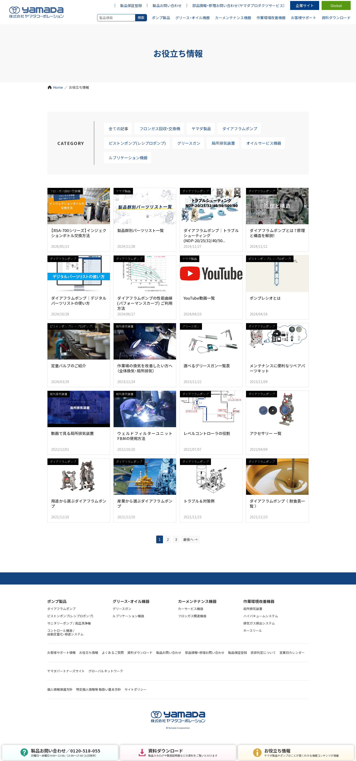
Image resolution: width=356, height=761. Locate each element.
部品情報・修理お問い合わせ (204, 652)
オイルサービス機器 (263, 143)
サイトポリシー (135, 689)
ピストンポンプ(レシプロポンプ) (137, 143)
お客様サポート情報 (61, 652)
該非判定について (263, 652)
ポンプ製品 (57, 601)
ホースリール (252, 630)
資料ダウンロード (140, 652)
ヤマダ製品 (201, 128)
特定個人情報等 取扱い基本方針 (98, 689)
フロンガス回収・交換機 (159, 128)
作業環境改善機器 (258, 601)
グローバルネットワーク (105, 671)
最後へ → (190, 539)
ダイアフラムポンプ (239, 128)
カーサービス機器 (190, 608)
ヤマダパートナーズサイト (66, 671)
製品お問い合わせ (168, 652)
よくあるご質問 (113, 652)
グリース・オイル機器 (131, 601)
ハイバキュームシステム (260, 616)
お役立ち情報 (88, 652)
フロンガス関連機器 (192, 616)
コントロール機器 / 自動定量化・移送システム (65, 632)
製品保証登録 (237, 652)
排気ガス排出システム (259, 623)
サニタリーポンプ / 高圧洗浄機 (69, 623)
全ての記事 (118, 128)
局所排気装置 (223, 143)
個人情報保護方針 (59, 689)
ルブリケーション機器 (128, 157)
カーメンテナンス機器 (197, 601)
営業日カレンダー (292, 652)
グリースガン (188, 143)
